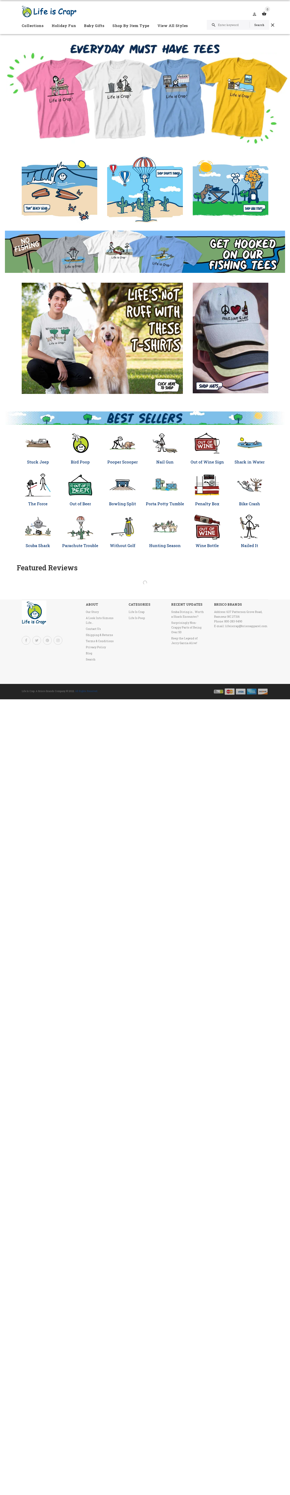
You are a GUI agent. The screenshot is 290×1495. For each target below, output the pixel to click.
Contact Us (93, 629)
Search (90, 659)
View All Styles (172, 25)
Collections (33, 25)
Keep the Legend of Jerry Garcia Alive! (184, 640)
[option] (102, 338)
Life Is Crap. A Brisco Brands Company (43, 691)
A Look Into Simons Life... (99, 620)
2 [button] (98, 378)
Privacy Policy (96, 647)
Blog (89, 653)
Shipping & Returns (99, 635)
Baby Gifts (94, 25)
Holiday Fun (64, 25)
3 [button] (106, 378)
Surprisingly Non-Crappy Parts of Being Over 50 (186, 627)
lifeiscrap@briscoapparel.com (246, 626)
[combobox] (238, 25)
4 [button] (114, 378)
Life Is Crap (137, 612)
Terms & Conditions (100, 641)
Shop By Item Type (130, 25)
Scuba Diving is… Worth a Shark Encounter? (187, 614)
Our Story (92, 612)
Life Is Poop (137, 618)
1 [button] (90, 378)
